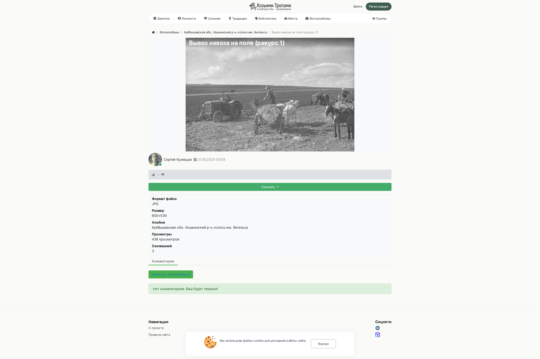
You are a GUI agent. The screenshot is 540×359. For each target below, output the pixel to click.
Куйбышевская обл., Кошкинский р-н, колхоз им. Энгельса (200, 227)
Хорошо (323, 344)
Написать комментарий (170, 274)
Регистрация (378, 6)
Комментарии (163, 261)
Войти (358, 6)
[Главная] (153, 32)
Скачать (268, 187)
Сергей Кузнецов (178, 159)
